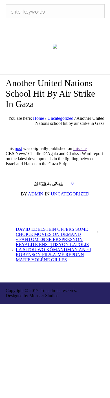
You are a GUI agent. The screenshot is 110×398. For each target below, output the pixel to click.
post (18, 148)
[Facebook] (60, 31)
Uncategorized (60, 118)
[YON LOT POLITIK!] (55, 46)
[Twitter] (49, 31)
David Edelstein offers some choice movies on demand (52, 232)
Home (38, 118)
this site (80, 148)
